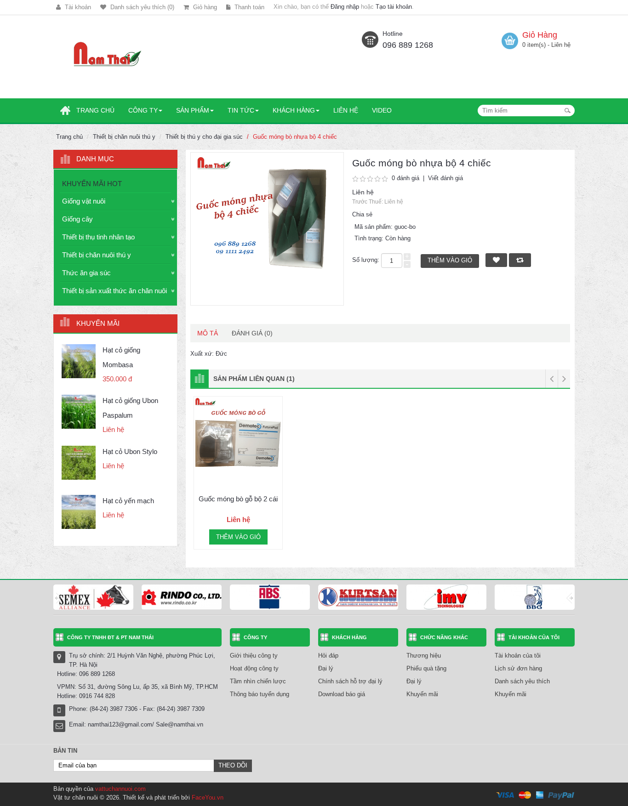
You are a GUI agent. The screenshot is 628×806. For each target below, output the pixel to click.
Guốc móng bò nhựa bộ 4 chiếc (295, 136)
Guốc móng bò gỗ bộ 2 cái (238, 499)
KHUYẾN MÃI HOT (92, 183)
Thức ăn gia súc (86, 273)
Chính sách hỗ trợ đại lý (350, 681)
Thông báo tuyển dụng (259, 694)
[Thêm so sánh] (275, 474)
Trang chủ (69, 136)
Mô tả (207, 333)
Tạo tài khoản (394, 6)
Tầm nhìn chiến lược (258, 681)
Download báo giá (341, 694)
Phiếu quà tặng (426, 668)
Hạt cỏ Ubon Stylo (130, 451)
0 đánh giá (405, 178)
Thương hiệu (423, 655)
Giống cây (77, 219)
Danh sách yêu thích (522, 681)
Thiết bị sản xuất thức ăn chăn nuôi (114, 291)
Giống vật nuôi (83, 201)
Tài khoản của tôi (518, 655)
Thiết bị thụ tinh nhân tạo (98, 237)
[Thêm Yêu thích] (200, 474)
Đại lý (325, 668)
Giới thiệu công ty (254, 655)
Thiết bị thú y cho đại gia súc (204, 136)
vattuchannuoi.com (120, 788)
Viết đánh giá (445, 178)
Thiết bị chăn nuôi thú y (124, 136)
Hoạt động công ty (254, 668)
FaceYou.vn (207, 797)
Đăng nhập (345, 6)
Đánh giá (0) (252, 333)
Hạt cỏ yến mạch (128, 501)
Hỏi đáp (328, 655)
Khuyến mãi (422, 694)
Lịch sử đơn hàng (518, 668)
